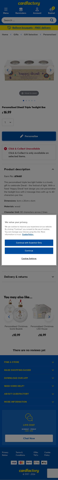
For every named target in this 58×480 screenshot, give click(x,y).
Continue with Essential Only (29, 243)
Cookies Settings (29, 258)
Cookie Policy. (28, 234)
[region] (28, 240)
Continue (29, 251)
